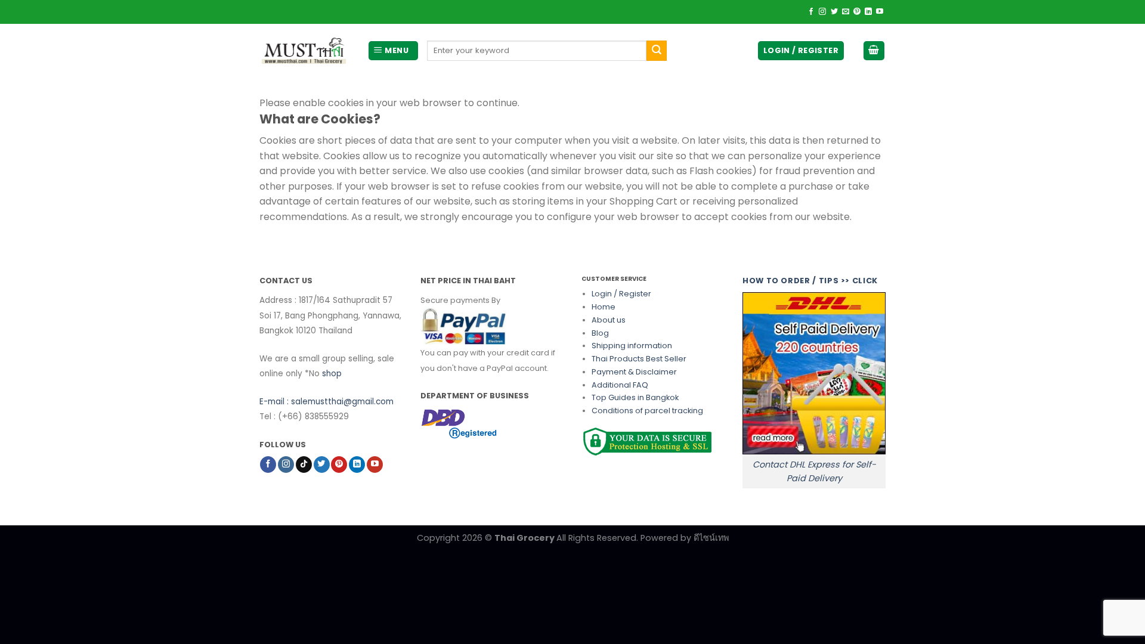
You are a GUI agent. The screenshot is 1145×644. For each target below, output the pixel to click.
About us (609, 320)
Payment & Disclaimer (634, 372)
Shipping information (632, 345)
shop (332, 373)
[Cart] (874, 51)
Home (603, 307)
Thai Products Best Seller (639, 359)
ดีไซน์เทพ (711, 538)
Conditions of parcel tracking (647, 410)
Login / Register (621, 294)
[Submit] (656, 51)
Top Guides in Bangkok (635, 397)
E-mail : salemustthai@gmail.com (326, 401)
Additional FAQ (620, 385)
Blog (600, 333)
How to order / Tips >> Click (810, 280)
